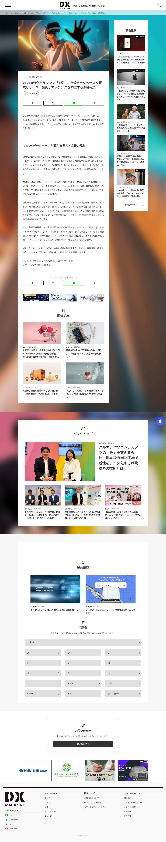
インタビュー (50, 811)
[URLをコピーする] (95, 103)
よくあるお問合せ (131, 807)
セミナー (48, 807)
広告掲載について (91, 798)
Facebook (14, 820)
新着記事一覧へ (131, 205)
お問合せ (127, 811)
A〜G (70, 683)
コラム (47, 803)
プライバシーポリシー (133, 803)
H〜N (110, 683)
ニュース (48, 816)
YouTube (13, 829)
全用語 (30, 642)
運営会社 (127, 816)
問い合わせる (83, 744)
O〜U (30, 693)
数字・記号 (113, 693)
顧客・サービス (31, 94)
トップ (47, 798)
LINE (12, 815)
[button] (32, 103)
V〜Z (69, 693)
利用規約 (127, 798)
